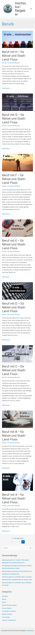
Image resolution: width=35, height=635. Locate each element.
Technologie (6, 617)
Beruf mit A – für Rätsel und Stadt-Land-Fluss (14, 498)
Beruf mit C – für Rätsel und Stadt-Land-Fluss (14, 370)
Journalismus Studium (9, 611)
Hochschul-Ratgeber (20, 8)
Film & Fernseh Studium (9, 605)
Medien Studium (7, 614)
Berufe (4, 63)
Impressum (30, 630)
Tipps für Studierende (9, 620)
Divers (4, 602)
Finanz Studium (7, 608)
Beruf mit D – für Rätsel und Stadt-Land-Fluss (14, 307)
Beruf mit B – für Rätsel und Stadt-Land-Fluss (14, 435)
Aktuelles (5, 596)
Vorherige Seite (17, 538)
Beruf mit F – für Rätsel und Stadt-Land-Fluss (14, 178)
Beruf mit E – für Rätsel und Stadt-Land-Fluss (14, 244)
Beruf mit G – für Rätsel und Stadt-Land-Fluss (14, 118)
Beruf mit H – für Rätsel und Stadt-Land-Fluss (14, 55)
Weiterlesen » (6, 88)
